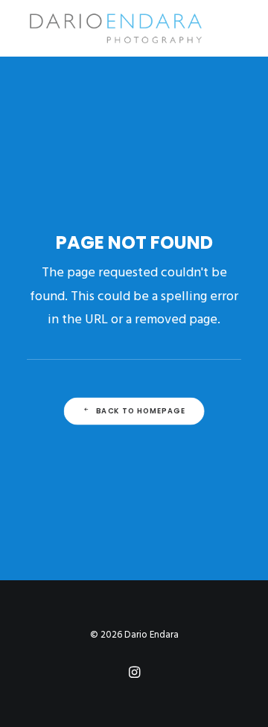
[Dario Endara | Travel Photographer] (115, 28)
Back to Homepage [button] (140, 411)
